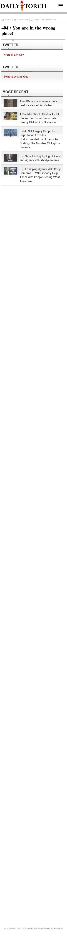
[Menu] (61, 6)
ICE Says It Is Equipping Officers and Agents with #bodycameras (40, 158)
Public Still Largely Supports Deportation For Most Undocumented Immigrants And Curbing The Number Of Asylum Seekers (40, 139)
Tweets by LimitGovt (13, 54)
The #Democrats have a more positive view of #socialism (38, 103)
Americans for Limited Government (45, 929)
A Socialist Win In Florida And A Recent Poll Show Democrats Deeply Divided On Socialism (39, 118)
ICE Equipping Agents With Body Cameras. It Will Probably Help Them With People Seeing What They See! (40, 175)
